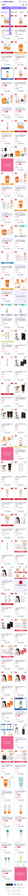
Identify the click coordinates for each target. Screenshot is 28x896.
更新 (23, 887)
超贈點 (24, 8)
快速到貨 (9, 16)
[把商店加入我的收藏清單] (25, 301)
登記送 (9, 11)
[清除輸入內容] (23, 4)
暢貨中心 (9, 13)
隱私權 (14, 894)
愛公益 (9, 31)
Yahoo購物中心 (8, 2)
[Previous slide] (2, 21)
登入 (20, 1)
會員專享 (9, 29)
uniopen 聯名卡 (15, 8)
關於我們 (13, 890)
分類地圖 (18, 894)
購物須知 (18, 890)
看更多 (9, 33)
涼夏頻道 (9, 21)
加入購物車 (8, 38)
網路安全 (9, 894)
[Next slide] (12, 21)
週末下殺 (9, 26)
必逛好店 (9, 24)
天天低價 (9, 18)
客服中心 (8, 890)
